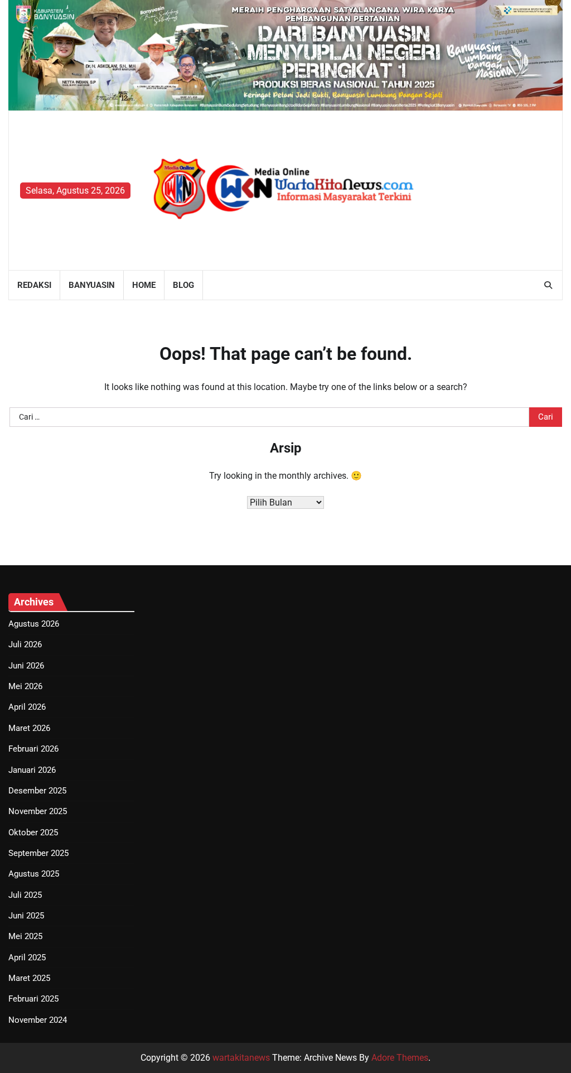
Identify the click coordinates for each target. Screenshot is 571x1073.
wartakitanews (241, 1057)
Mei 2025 (25, 936)
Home (144, 285)
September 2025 (38, 853)
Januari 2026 (32, 770)
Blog (183, 285)
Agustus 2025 (33, 874)
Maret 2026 (29, 728)
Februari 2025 (33, 999)
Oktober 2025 (33, 832)
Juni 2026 (26, 666)
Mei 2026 (25, 686)
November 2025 (37, 811)
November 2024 (37, 1020)
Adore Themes (399, 1057)
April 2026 (27, 707)
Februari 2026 (33, 749)
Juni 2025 (26, 916)
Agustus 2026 (33, 624)
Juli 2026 (25, 644)
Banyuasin (92, 285)
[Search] (548, 285)
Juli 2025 (25, 895)
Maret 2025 (29, 978)
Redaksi (34, 285)
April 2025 (27, 957)
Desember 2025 (37, 791)
